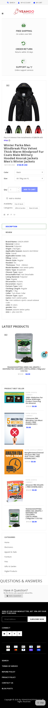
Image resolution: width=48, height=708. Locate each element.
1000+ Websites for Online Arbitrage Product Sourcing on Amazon (34, 400)
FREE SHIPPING (24, 31)
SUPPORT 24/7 (24, 67)
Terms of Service (10, 666)
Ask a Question (15, 596)
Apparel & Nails (10, 552)
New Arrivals (33, 208)
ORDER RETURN (24, 49)
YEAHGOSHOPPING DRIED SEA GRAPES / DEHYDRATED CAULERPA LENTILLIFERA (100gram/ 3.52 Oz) (24, 369)
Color (6, 172)
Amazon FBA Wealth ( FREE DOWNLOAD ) (34, 486)
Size (5, 178)
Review (9, 232)
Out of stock (19, 204)
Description (11, 226)
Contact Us (7, 683)
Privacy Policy (9, 677)
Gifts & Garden (20, 208)
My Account (25, 3)
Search (12, 3)
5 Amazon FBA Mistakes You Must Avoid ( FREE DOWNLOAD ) (34, 421)
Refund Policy (8, 672)
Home (6, 542)
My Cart (39, 3)
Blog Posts (7, 688)
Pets (6, 561)
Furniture (8, 557)
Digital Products (10, 571)
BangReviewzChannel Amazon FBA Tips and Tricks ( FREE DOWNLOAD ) (34, 455)
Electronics (8, 547)
